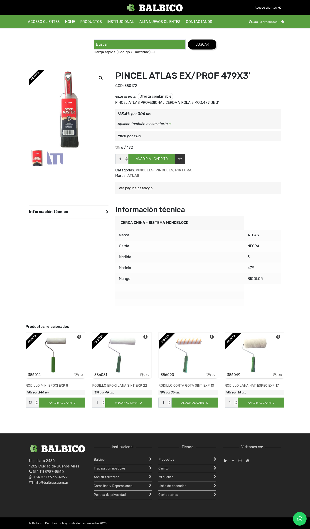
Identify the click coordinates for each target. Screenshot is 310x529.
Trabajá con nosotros (110, 468)
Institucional (120, 22)
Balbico (99, 460)
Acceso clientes (266, 7)
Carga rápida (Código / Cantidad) (122, 52)
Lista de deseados (172, 486)
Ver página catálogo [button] (136, 188)
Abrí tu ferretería (106, 477)
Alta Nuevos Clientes (159, 22)
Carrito (163, 468)
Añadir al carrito (152, 159)
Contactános (199, 22)
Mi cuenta (165, 477)
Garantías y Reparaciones (113, 486)
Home (70, 22)
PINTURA (183, 170)
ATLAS (133, 175)
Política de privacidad (110, 495)
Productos (91, 22)
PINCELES (145, 170)
